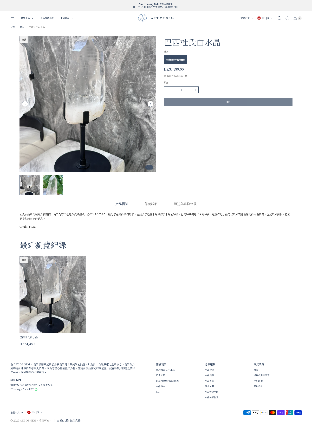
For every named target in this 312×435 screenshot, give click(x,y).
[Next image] (150, 104)
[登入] (287, 18)
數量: (166, 82)
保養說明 (151, 204)
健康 (22, 27)
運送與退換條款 (185, 204)
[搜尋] (279, 18)
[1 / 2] (30, 185)
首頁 (12, 27)
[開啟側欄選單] (12, 18)
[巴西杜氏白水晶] (53, 294)
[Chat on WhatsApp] (36, 389)
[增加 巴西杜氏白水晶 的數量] (195, 90)
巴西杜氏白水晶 (29, 337)
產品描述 (121, 204)
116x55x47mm (175, 59)
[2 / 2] (53, 185)
